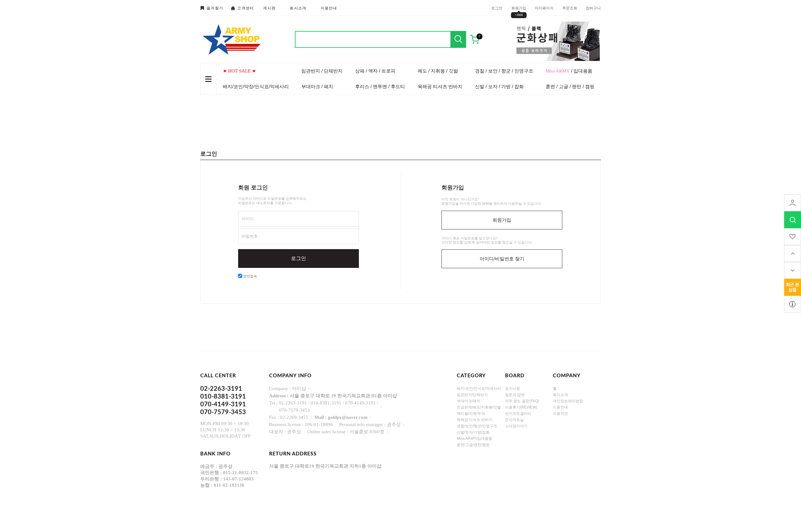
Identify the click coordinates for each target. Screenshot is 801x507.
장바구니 (593, 8)
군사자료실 (514, 420)
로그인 (497, 8)
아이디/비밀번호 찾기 (502, 258)
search (792, 219)
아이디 (248, 218)
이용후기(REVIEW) (521, 407)
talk (792, 287)
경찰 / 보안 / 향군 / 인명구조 (504, 70)
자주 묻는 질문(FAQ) (522, 401)
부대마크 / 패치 (317, 86)
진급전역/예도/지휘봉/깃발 (479, 407)
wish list (792, 236)
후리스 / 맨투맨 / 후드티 (380, 86)
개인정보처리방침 (568, 401)
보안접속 (249, 276)
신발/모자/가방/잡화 (473, 432)
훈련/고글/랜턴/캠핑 (473, 445)
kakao (792, 304)
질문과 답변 (515, 395)
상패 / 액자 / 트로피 (375, 70)
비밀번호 (250, 236)
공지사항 (512, 388)
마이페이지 (544, 8)
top (792, 253)
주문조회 (569, 8)
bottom (792, 270)
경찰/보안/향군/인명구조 (477, 426)
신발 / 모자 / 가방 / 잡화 (499, 86)
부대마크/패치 (468, 401)
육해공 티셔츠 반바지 (440, 86)
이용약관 (560, 413)
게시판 (269, 8)
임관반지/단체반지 (472, 395)
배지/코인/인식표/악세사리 (479, 388)
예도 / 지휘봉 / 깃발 (438, 70)
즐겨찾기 (215, 8)
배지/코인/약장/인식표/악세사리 (256, 86)
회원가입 (518, 8)
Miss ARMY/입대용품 (474, 438)
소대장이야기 (516, 426)
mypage (792, 202)
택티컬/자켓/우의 (471, 413)
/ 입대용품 (569, 70)
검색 (458, 39)
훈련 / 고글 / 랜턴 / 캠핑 (570, 86)
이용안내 (329, 8)
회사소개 (298, 8)
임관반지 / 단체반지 (322, 70)
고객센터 (245, 8)
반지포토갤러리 (518, 413)
